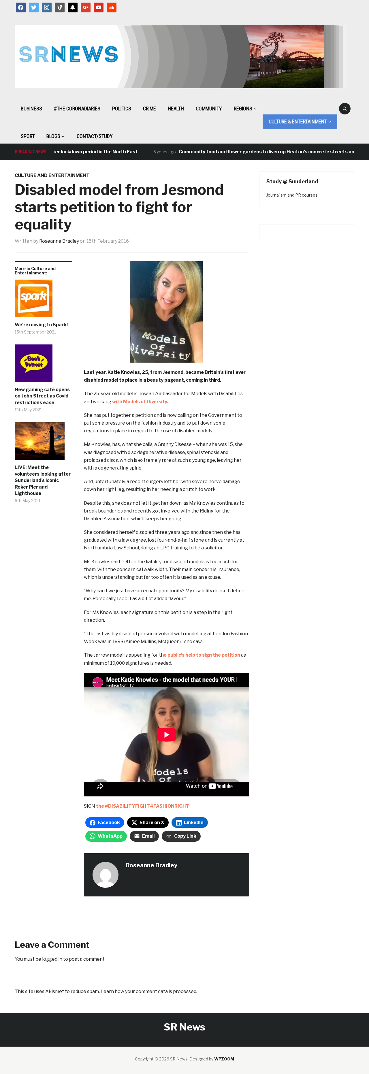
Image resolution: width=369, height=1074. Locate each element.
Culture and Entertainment (52, 175)
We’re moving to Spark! (41, 324)
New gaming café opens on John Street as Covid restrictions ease (42, 396)
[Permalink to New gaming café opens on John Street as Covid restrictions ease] (43, 365)
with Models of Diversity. (140, 401)
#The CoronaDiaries (77, 108)
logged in (52, 959)
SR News (184, 1027)
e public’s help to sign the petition (202, 655)
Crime (149, 108)
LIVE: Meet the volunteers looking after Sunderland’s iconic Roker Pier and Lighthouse (43, 480)
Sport (28, 136)
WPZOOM (224, 1058)
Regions (243, 108)
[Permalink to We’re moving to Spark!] (43, 301)
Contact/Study (95, 136)
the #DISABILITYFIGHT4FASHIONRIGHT (142, 806)
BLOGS (53, 136)
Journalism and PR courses (292, 195)
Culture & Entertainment (298, 121)
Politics (121, 108)
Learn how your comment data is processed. (149, 991)
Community (209, 108)
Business (31, 108)
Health (176, 108)
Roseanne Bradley (59, 241)
